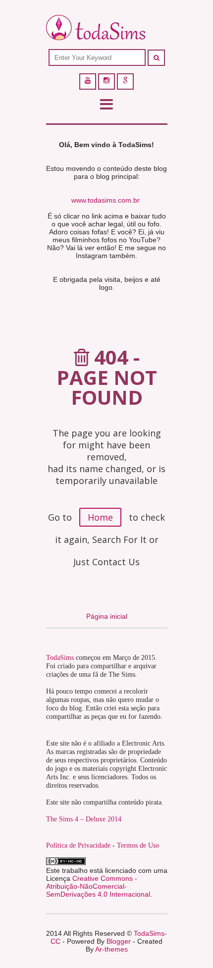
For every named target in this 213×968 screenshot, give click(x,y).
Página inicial (106, 616)
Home (100, 517)
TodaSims (60, 657)
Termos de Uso (138, 845)
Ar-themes (111, 949)
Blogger (118, 941)
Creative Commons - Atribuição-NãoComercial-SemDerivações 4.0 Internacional (98, 886)
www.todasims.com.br (105, 200)
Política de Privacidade (78, 845)
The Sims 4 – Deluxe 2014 (83, 819)
